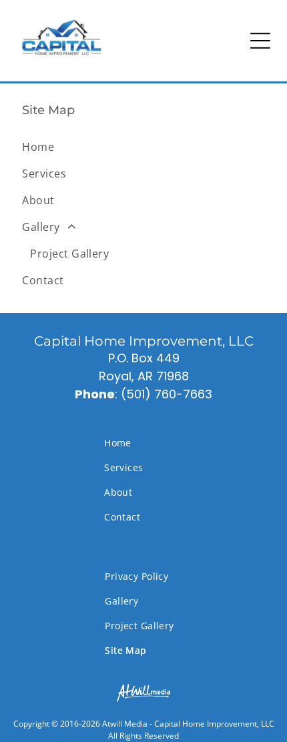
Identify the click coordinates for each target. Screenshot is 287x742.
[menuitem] (143, 146)
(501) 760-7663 (166, 394)
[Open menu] (260, 41)
